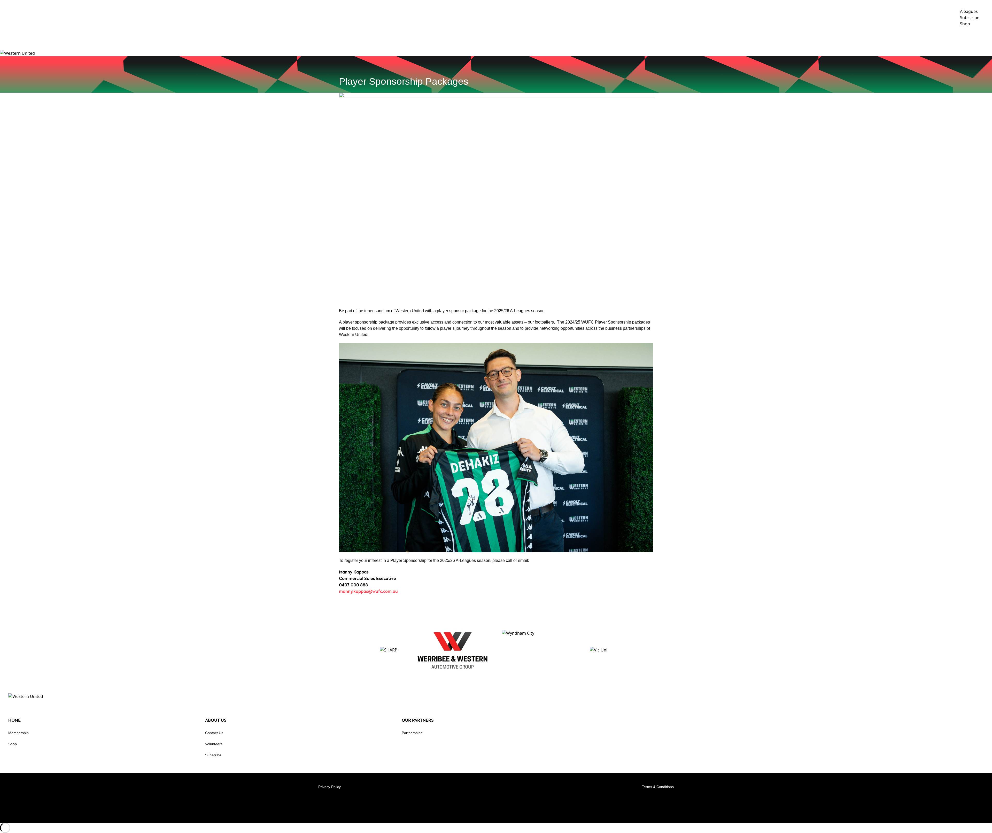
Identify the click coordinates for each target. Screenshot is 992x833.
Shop (12, 744)
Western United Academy (849, 38)
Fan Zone (933, 38)
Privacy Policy (329, 787)
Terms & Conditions (658, 787)
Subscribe (213, 755)
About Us (801, 38)
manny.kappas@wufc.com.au (368, 591)
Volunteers (213, 744)
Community (899, 38)
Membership (18, 733)
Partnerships (412, 733)
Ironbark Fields (971, 38)
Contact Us (214, 733)
